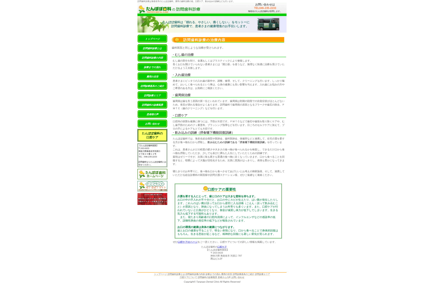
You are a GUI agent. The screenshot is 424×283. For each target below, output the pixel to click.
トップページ (152, 39)
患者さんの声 (224, 277)
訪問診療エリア (152, 95)
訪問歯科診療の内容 (152, 57)
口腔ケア (222, 247)
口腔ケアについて (188, 277)
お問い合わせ (152, 123)
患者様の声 (152, 114)
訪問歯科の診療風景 (152, 105)
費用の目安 (152, 76)
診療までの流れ (152, 67)
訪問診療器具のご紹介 (152, 86)
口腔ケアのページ (188, 242)
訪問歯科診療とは (152, 48)
